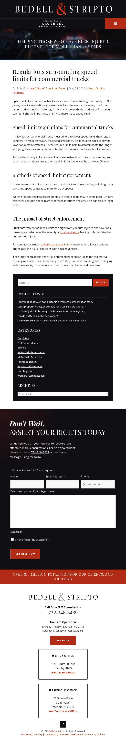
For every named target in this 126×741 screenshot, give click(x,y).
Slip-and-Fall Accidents (30, 366)
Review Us (63, 640)
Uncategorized (26, 371)
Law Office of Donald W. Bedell (47, 88)
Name (14, 476)
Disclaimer (16, 531)
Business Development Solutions (76, 734)
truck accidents (69, 232)
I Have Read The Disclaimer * (33, 539)
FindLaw (101, 734)
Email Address (55, 476)
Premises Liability (27, 361)
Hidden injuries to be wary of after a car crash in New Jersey (52, 311)
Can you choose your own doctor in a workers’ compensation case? (55, 301)
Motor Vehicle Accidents (31, 352)
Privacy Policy (51, 734)
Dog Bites (23, 338)
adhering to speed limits (56, 244)
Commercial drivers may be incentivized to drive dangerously (52, 320)
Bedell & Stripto (56, 731)
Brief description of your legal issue (32, 491)
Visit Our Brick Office (63, 672)
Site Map (38, 734)
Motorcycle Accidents (30, 357)
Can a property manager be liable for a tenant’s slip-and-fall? (52, 306)
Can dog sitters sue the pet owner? (38, 316)
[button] (115, 23)
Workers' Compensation (31, 375)
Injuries (22, 347)
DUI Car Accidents (28, 343)
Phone (85, 476)
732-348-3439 (54, 23)
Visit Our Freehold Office (63, 711)
